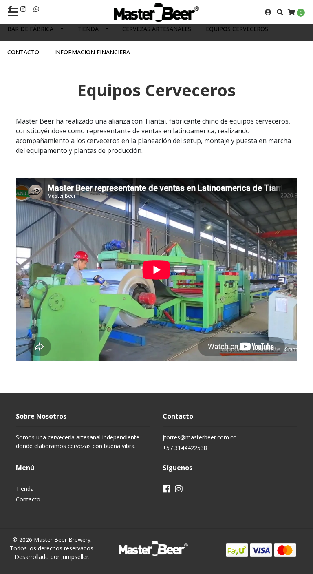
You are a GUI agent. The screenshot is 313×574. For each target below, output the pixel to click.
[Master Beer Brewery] (156, 12)
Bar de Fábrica (30, 29)
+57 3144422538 (185, 448)
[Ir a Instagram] (23, 8)
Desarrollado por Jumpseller (51, 557)
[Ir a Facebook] (166, 490)
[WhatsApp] (36, 8)
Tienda (88, 29)
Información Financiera (92, 52)
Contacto (23, 52)
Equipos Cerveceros (237, 29)
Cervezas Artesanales (156, 29)
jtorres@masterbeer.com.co (200, 437)
